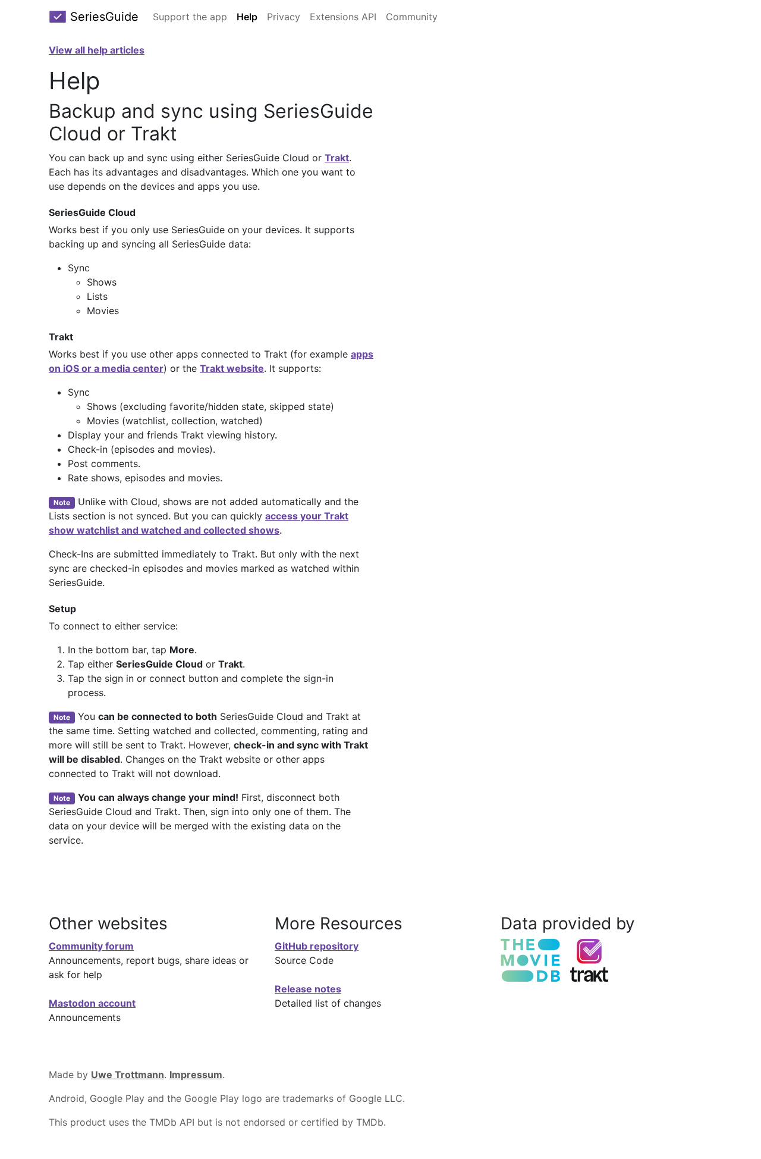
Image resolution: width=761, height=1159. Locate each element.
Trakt (337, 158)
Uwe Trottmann (127, 1074)
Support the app (190, 17)
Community (412, 17)
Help (247, 17)
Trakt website (232, 368)
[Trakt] (589, 959)
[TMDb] (530, 959)
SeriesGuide (103, 17)
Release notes (308, 989)
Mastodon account (92, 1003)
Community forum (91, 946)
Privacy (283, 17)
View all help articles (96, 50)
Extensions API (343, 17)
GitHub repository (317, 946)
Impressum (195, 1074)
